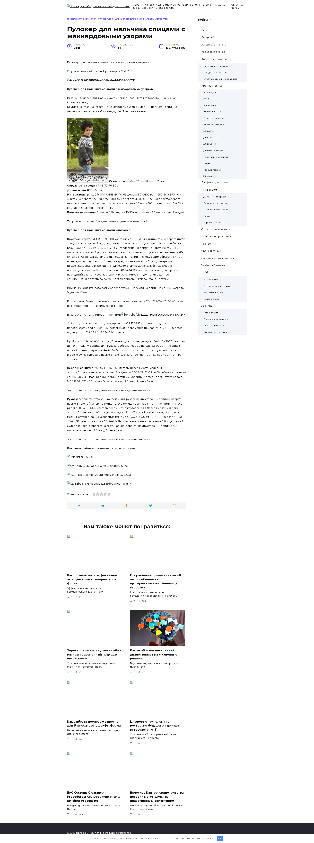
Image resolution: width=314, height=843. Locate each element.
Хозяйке (206, 305)
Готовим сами (211, 312)
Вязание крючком (214, 118)
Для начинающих (213, 150)
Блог (93, 19)
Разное (206, 243)
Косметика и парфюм (215, 66)
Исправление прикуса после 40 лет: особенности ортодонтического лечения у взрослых (155, 581)
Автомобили (210, 279)
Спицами (207, 176)
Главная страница (77, 19)
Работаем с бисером (215, 157)
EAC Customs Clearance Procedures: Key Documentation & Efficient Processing (93, 796)
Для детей (209, 131)
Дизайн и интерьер (214, 196)
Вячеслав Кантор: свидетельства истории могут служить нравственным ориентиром (157, 796)
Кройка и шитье (212, 85)
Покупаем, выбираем (215, 319)
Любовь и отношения (216, 209)
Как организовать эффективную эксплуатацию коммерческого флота (93, 579)
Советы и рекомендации (218, 258)
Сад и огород (211, 299)
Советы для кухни (213, 325)
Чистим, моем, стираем (217, 332)
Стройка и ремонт (214, 222)
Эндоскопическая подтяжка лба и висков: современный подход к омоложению (94, 654)
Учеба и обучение (213, 265)
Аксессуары (210, 92)
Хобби (205, 272)
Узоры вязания (212, 170)
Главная (220, 5)
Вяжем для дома (212, 111)
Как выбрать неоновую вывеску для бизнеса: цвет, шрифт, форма (94, 723)
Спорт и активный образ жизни (221, 79)
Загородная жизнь (213, 44)
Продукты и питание (215, 72)
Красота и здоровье (214, 59)
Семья (206, 216)
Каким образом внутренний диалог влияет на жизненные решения (153, 654)
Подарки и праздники (216, 236)
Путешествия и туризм (216, 286)
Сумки (206, 99)
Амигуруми (209, 105)
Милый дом (209, 189)
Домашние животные (215, 203)
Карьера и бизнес (213, 51)
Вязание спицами (213, 124)
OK (220, 838)
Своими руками (211, 250)
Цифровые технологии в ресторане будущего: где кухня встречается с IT (155, 725)
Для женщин (210, 137)
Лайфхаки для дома (214, 182)
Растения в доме (213, 292)
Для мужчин (210, 143)
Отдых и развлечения (215, 229)
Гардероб (208, 37)
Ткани (206, 163)
